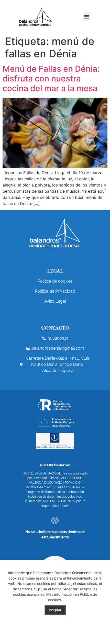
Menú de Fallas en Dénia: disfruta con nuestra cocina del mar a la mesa (51, 79)
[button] (87, 16)
